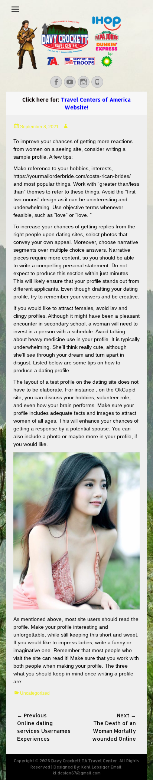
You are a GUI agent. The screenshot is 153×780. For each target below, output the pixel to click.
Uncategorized (35, 693)
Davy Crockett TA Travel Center (84, 760)
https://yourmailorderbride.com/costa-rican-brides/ (72, 176)
